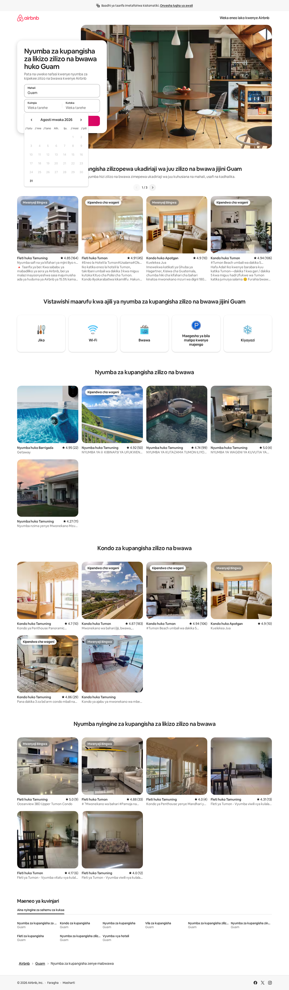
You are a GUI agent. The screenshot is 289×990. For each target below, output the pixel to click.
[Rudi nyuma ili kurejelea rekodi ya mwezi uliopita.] (31, 120)
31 (31, 181)
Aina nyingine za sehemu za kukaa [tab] (40, 910)
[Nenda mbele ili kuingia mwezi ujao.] (81, 120)
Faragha (53, 983)
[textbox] (43, 107)
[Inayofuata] (152, 187)
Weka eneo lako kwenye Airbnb (244, 18)
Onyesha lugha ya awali (176, 5)
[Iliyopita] (136, 187)
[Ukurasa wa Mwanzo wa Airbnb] (28, 18)
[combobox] (62, 92)
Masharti (69, 983)
